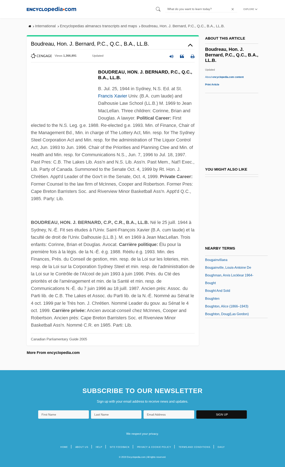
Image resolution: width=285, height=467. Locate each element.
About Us (81, 447)
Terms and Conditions (194, 447)
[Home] (51, 9)
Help (99, 447)
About (224, 77)
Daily (221, 447)
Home (64, 447)
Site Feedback (120, 447)
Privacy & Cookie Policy (154, 447)
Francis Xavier (112, 96)
